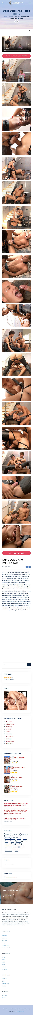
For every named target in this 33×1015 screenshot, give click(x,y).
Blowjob (7, 837)
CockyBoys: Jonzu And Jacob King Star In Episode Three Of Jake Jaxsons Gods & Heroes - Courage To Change (15, 811)
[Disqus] (16, 636)
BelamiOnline (9, 722)
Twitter (4, 998)
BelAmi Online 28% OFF (17, 758)
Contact (4, 995)
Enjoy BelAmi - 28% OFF (15, 56)
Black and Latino (9, 840)
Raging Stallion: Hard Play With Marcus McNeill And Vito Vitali (14, 819)
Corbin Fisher (9, 736)
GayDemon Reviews (11, 877)
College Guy (16, 837)
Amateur (7, 834)
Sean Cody (9, 726)
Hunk (12, 844)
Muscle (18, 844)
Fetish (19, 840)
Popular (11, 16)
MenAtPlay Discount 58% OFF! (16, 787)
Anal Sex (15, 847)
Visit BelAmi (8, 895)
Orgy (24, 840)
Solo (21, 847)
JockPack (8, 729)
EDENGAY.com (20, 1011)
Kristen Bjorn (9, 743)
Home (5, 16)
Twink (16, 850)
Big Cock (23, 834)
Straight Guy (8, 850)
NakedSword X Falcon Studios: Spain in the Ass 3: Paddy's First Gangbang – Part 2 (16, 804)
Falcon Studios (10, 741)
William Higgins (10, 724)
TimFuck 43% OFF (15, 777)
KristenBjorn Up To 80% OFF (17, 768)
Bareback (15, 834)
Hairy (6, 844)
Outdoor (7, 847)
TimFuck (8, 731)
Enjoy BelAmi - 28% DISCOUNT (16, 553)
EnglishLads (9, 734)
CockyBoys (9, 739)
